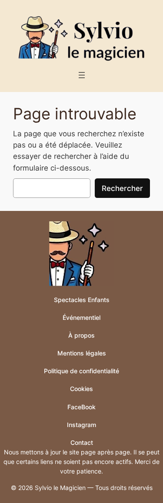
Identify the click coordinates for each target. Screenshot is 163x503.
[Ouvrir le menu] (82, 75)
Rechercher (122, 188)
